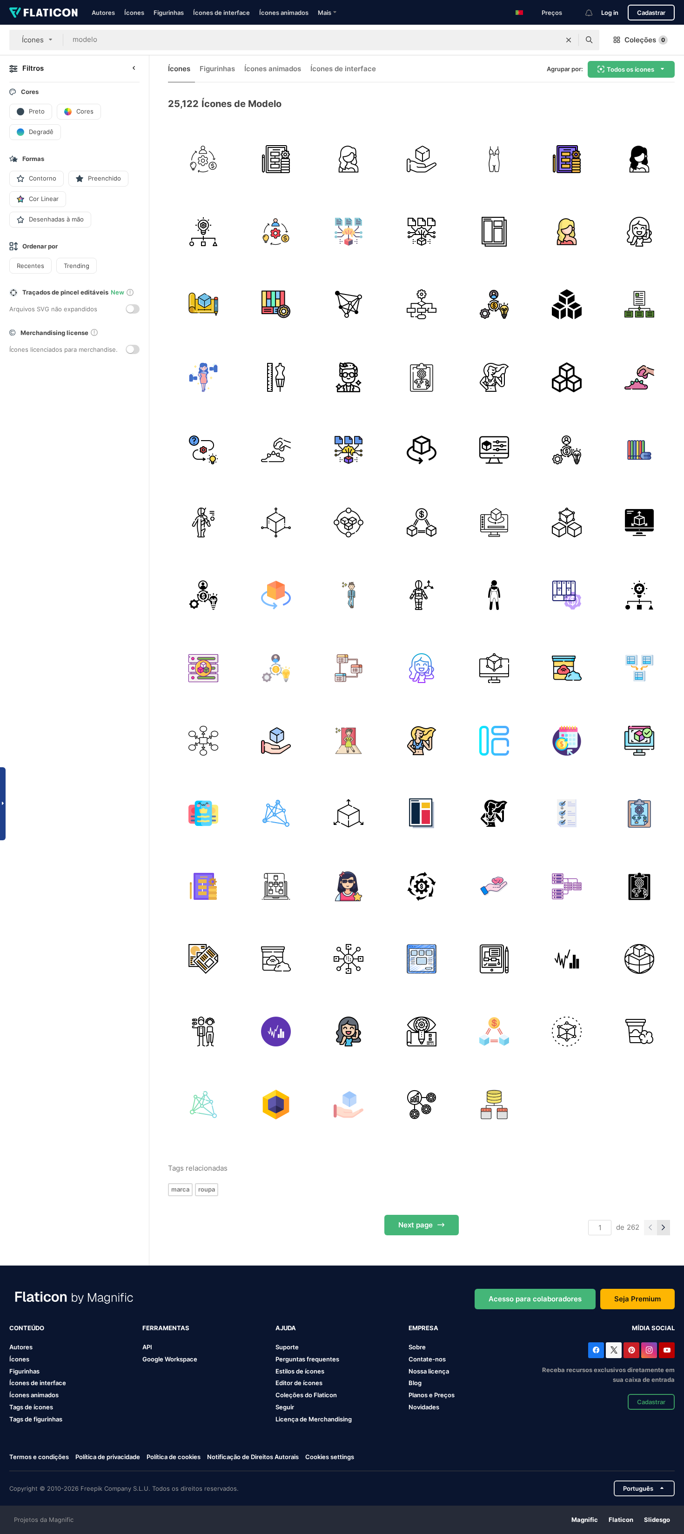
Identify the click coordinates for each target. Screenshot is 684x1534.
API (147, 1347)
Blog (415, 1383)
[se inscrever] (203, 813)
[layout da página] (421, 958)
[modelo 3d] (421, 159)
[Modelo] (494, 231)
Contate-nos (427, 1359)
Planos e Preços (432, 1395)
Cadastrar (651, 12)
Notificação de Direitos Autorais (253, 1456)
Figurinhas (169, 12)
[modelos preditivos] (348, 231)
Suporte (287, 1347)
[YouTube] (667, 1350)
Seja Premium (637, 1298)
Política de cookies (174, 1456)
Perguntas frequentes (307, 1359)
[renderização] (639, 740)
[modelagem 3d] (494, 522)
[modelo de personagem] (203, 522)
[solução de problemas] (203, 449)
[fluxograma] (348, 958)
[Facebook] (596, 1350)
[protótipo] (421, 1031)
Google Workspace (169, 1359)
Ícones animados (283, 12)
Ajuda (285, 1328)
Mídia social (653, 1328)
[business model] (275, 304)
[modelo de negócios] (203, 159)
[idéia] (203, 231)
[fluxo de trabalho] (421, 304)
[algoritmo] (348, 304)
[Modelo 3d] (639, 958)
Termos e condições (39, 1456)
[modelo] (639, 231)
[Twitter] (614, 1350)
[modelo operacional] (421, 377)
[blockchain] (348, 522)
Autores (103, 12)
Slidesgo (657, 1519)
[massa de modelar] (639, 377)
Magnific (584, 1519)
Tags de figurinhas (35, 1419)
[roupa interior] (494, 595)
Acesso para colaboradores (535, 1298)
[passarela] (348, 740)
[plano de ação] (203, 740)
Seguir (284, 1407)
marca (180, 1189)
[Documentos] (203, 958)
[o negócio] (494, 958)
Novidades (424, 1407)
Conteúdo (26, 1328)
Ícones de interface (221, 12)
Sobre (417, 1347)
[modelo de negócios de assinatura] (566, 740)
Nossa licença (429, 1371)
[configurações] (494, 449)
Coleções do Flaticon (306, 1395)
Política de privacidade (107, 1456)
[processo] (566, 813)
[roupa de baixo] (494, 159)
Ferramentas (165, 1328)
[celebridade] (348, 377)
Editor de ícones (298, 1383)
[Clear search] (568, 40)
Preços (552, 12)
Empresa (423, 1328)
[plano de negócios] (275, 159)
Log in (609, 12)
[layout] (494, 740)
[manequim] (275, 377)
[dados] (203, 668)
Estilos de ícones (299, 1371)
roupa (206, 1189)
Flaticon (621, 1519)
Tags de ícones (31, 1407)
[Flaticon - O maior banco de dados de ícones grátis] (43, 12)
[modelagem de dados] (639, 304)
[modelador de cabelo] (203, 1031)
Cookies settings (329, 1457)
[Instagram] (649, 1350)
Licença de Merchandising (313, 1419)
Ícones (134, 12)
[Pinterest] (631, 1350)
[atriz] (348, 159)
